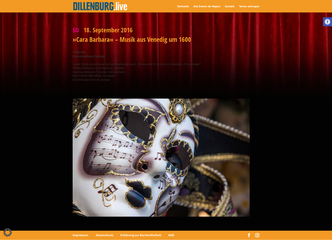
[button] (327, 21)
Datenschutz (104, 235)
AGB (171, 235)
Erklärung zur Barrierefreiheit (140, 235)
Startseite (183, 6)
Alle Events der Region (206, 6)
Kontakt (229, 6)
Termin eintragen (249, 6)
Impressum (80, 235)
